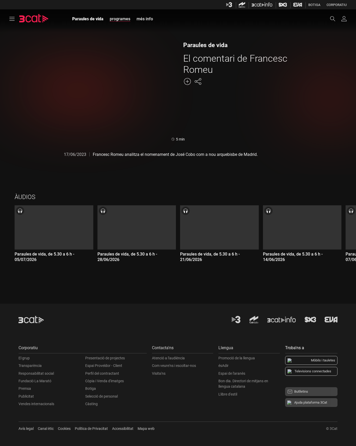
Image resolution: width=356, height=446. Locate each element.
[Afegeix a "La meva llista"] (187, 81)
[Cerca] (335, 19)
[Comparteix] (198, 81)
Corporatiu (337, 5)
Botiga (314, 5)
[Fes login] (344, 19)
